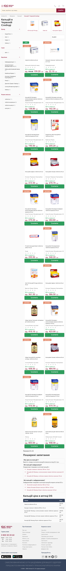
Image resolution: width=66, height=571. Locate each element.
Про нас (24, 530)
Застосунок (44, 540)
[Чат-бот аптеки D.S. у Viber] (55, 556)
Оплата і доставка (46, 544)
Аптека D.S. (4, 16)
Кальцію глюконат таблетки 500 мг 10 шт (38, 469)
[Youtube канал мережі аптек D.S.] (49, 556)
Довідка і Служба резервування (49, 538)
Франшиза (25, 536)
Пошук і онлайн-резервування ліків (50, 532)
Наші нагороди (26, 532)
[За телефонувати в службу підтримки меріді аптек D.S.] (55, 6)
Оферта (24, 549)
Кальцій (19, 16)
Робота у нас (25, 538)
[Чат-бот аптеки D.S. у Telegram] (52, 556)
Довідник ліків (44, 549)
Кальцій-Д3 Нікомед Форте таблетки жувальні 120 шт (42, 490)
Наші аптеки (44, 534)
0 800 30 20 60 (7, 535)
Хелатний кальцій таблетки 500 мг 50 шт (38, 485)
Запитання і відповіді (46, 542)
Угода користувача (27, 546)
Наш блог (43, 530)
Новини (24, 534)
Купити (35, 75)
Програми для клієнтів (47, 536)
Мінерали (12, 16)
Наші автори (25, 540)
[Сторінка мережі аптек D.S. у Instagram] (46, 556)
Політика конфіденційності (29, 544)
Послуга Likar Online (46, 546)
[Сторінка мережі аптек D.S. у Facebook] (43, 556)
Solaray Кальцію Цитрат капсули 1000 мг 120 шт (40, 487)
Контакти (24, 542)
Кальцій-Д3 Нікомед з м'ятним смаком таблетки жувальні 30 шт (44, 476)
